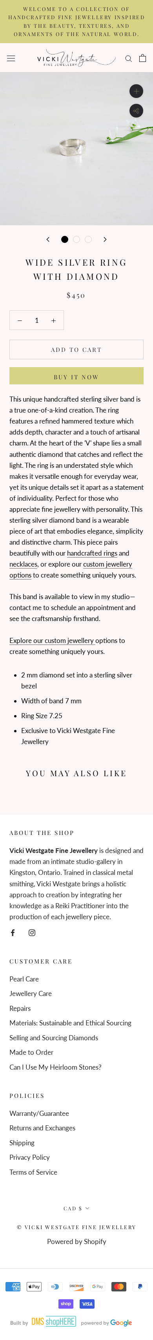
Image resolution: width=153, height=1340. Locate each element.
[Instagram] (32, 932)
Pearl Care (24, 979)
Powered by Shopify (76, 1241)
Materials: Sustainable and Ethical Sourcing (70, 1023)
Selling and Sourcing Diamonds (53, 1038)
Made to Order (31, 1052)
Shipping (22, 1143)
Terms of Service (33, 1172)
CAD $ (73, 1208)
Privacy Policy (29, 1157)
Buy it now (76, 377)
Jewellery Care (30, 993)
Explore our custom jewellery (52, 640)
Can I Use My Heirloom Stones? (55, 1067)
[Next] (105, 238)
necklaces (23, 564)
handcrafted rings (92, 553)
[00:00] (76, 148)
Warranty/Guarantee (39, 1113)
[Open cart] (142, 58)
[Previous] (47, 238)
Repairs (20, 1008)
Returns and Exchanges (42, 1128)
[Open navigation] (11, 57)
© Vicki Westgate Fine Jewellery (77, 1227)
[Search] (128, 58)
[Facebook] (12, 932)
